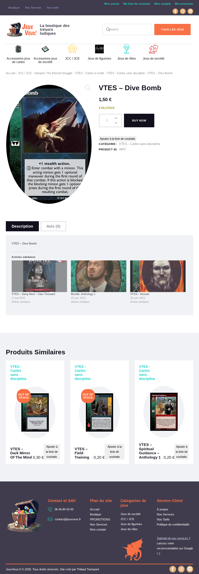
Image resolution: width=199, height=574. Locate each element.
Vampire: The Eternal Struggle (53, 73)
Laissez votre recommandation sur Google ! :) (175, 548)
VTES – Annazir (139, 294)
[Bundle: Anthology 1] (98, 276)
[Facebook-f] (175, 11)
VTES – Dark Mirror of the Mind (21, 453)
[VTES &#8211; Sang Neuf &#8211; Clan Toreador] (39, 276)
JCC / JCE (25, 73)
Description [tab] (22, 226)
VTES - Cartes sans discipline (126, 73)
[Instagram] (183, 11)
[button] (88, 88)
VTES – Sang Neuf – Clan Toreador (33, 294)
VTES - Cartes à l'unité (89, 73)
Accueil (10, 73)
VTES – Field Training (82, 453)
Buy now (139, 120)
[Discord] (190, 11)
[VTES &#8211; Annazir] (158, 276)
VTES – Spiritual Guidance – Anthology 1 (150, 451)
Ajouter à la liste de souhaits (117, 138)
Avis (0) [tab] (53, 226)
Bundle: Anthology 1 (83, 294)
